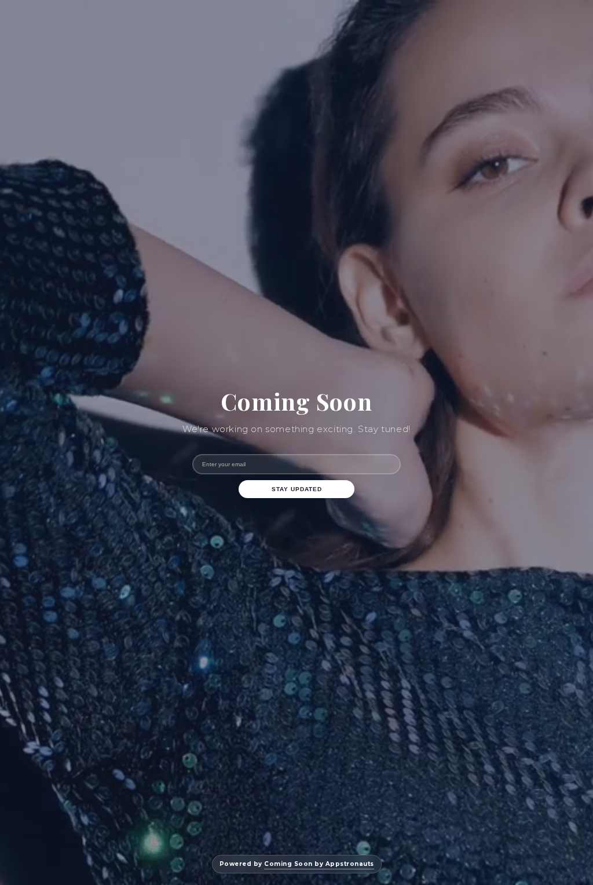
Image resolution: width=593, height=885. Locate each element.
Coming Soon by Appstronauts (319, 864)
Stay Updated (297, 489)
